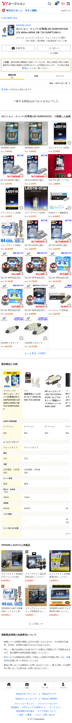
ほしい (55, 48)
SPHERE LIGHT (23, 25)
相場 (36, 76)
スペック (60, 76)
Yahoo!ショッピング (26, 698)
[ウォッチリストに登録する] (17, 385)
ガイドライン (55, 707)
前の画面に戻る (11, 18)
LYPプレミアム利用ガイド (34, 707)
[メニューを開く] (68, 3)
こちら (31, 68)
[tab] (12, 76)
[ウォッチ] (21, 143)
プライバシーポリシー (24, 704)
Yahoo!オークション (26, 693)
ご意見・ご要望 (24, 715)
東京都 (4, 89)
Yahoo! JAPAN (49, 698)
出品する (20, 48)
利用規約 (15, 707)
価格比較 (12, 76)
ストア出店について (47, 711)
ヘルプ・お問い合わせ (45, 715)
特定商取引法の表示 (25, 711)
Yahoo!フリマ (49, 693)
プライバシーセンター (48, 704)
